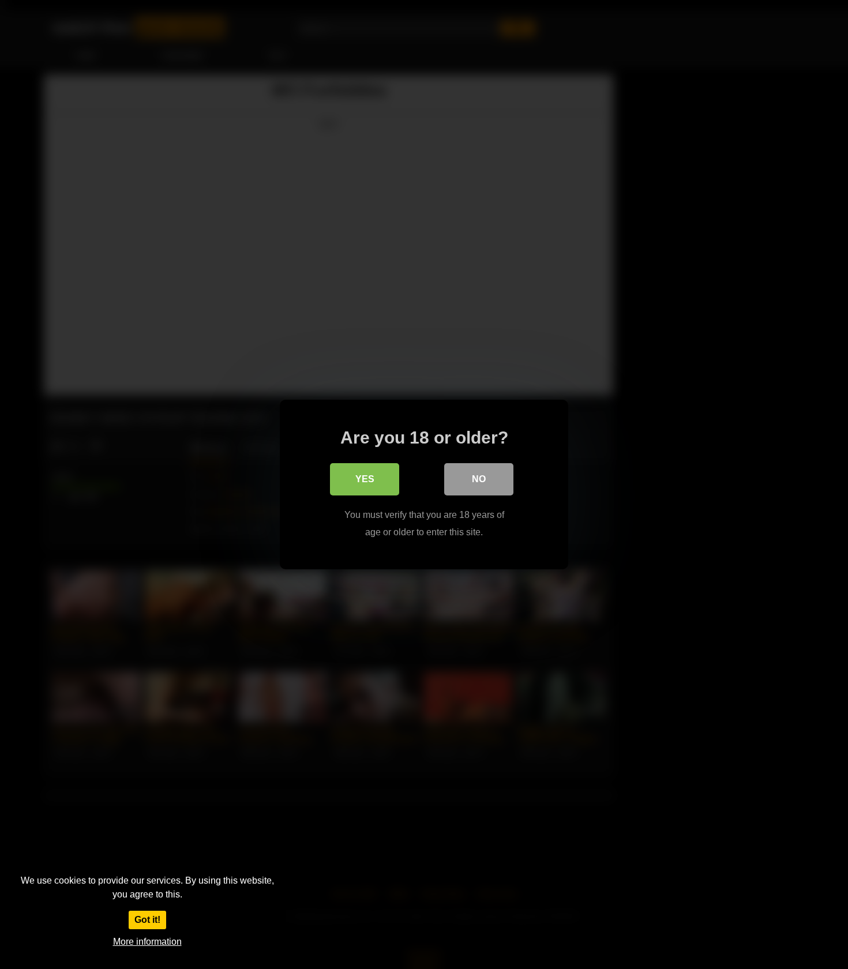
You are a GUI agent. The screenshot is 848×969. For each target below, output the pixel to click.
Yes (364, 479)
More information (147, 942)
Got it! (147, 920)
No (479, 479)
